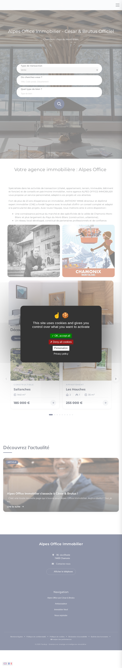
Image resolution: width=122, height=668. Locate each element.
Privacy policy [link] (61, 353)
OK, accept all (62, 335)
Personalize (61, 348)
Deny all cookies (62, 342)
